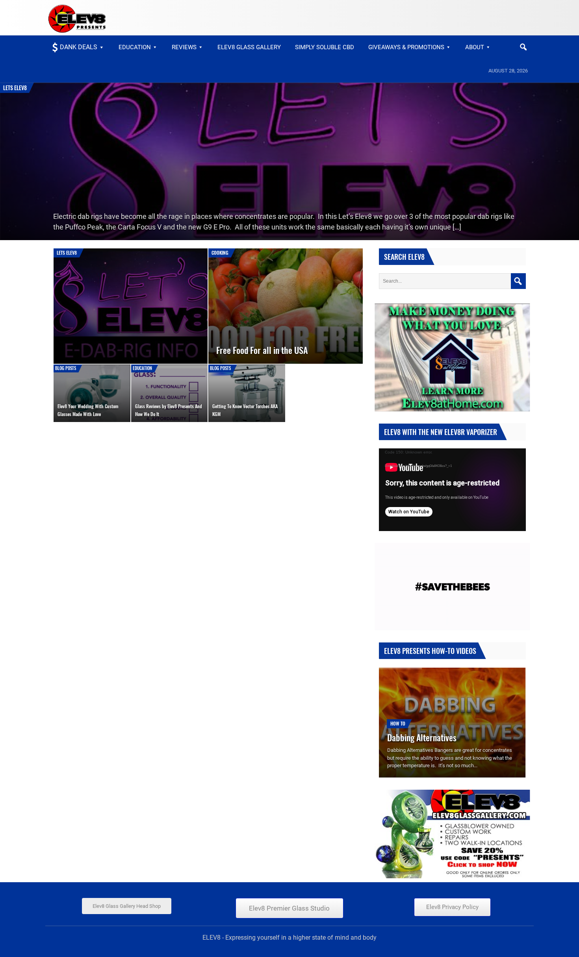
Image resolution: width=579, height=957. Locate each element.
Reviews (184, 47)
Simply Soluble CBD (324, 47)
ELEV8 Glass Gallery (249, 47)
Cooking (220, 252)
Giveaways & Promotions (406, 47)
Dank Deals (78, 47)
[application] (452, 489)
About (474, 47)
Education (135, 47)
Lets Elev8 (15, 87)
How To (397, 723)
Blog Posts (65, 368)
